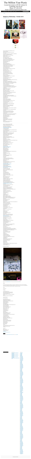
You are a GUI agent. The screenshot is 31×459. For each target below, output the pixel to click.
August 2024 (21, 368)
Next (27, 13)
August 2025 (21, 360)
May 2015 (21, 432)
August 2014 (21, 438)
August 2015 (21, 430)
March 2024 (21, 371)
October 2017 (21, 414)
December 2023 (21, 372)
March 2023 (21, 378)
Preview (10, 127)
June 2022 (21, 384)
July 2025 (21, 361)
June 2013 (21, 447)
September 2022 (21, 382)
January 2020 (21, 397)
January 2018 (21, 412)
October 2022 (21, 381)
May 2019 (21, 402)
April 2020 (21, 395)
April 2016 (21, 425)
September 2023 (21, 374)
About (13, 11)
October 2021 (21, 389)
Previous (4, 13)
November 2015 (21, 428)
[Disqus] (15, 343)
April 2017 (21, 418)
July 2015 (21, 431)
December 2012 (21, 451)
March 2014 (21, 441)
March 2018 (21, 411)
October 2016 (21, 421)
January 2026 (21, 357)
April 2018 (21, 410)
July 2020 (21, 393)
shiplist (7, 334)
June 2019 (21, 401)
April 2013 (21, 448)
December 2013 (21, 443)
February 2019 (21, 404)
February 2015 (21, 434)
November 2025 (21, 358)
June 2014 (21, 439)
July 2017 (21, 416)
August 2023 (21, 375)
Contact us (11, 11)
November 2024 (21, 366)
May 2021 (21, 391)
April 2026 (21, 355)
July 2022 (21, 383)
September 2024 (21, 367)
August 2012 (21, 453)
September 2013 (21, 445)
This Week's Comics (10, 334)
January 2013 (21, 450)
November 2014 (21, 436)
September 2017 (21, 415)
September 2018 (21, 407)
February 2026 (21, 356)
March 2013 (21, 449)
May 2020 (21, 394)
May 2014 (21, 440)
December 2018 (21, 405)
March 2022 (21, 386)
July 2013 (21, 446)
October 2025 (21, 359)
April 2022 (21, 385)
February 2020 (21, 396)
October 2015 (21, 429)
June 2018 (21, 409)
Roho (13, 334)
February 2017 (21, 419)
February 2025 (21, 364)
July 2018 (21, 408)
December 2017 (21, 413)
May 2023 (21, 377)
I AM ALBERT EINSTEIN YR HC (6, 183)
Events (8, 11)
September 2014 (21, 437)
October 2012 (21, 452)
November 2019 (21, 398)
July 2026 (21, 353)
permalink (17, 334)
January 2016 (21, 427)
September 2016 (21, 422)
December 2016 (21, 420)
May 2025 (21, 362)
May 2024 (21, 370)
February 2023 (21, 379)
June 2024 (21, 369)
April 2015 (21, 433)
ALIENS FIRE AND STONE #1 (6, 127)
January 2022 (21, 387)
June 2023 (21, 376)
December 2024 (21, 365)
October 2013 (21, 444)
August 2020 (21, 392)
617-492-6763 (4, 331)
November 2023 (21, 373)
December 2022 (21, 380)
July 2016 (21, 423)
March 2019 (21, 403)
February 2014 (21, 442)
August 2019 (21, 400)
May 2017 (21, 417)
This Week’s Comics (5, 11)
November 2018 (21, 406)
